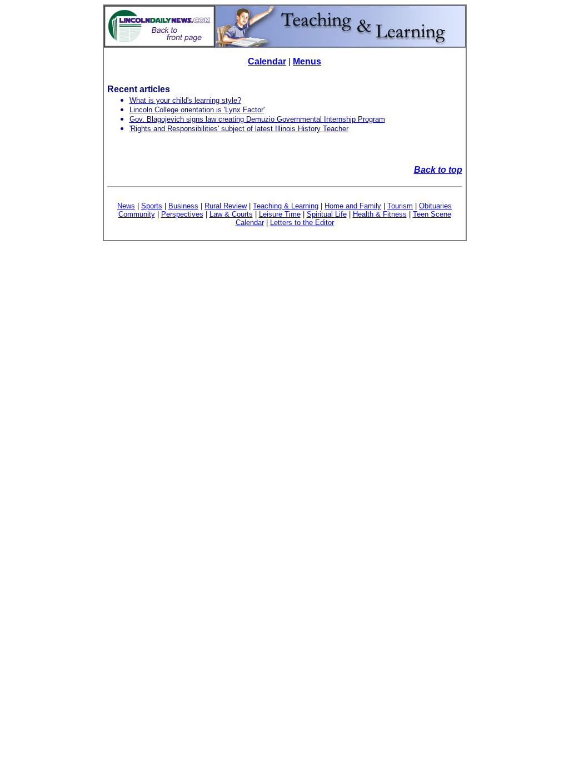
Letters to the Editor (302, 222)
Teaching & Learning (285, 206)
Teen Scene (432, 214)
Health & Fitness (380, 214)
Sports (151, 206)
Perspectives (182, 214)
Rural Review (225, 206)
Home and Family (353, 206)
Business (183, 206)
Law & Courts (231, 214)
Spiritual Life (327, 214)
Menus (307, 61)
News (126, 206)
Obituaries (435, 206)
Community (136, 214)
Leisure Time (280, 214)
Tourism (400, 206)
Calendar (267, 61)
